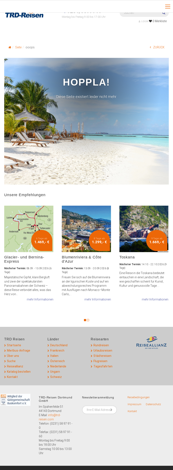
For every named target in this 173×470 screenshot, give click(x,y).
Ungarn (55, 371)
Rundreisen (101, 345)
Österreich (57, 361)
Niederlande (58, 366)
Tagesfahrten (102, 366)
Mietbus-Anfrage (18, 350)
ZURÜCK (159, 47)
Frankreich (57, 350)
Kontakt (12, 377)
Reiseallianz (15, 366)
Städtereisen (102, 355)
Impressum (134, 404)
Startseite (14, 345)
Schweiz (56, 377)
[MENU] (167, 6)
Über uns (13, 355)
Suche (11, 361)
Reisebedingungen (138, 397)
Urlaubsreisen (102, 350)
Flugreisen (100, 361)
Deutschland (59, 345)
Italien (54, 355)
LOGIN (144, 21)
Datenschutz (153, 404)
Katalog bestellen (19, 371)
